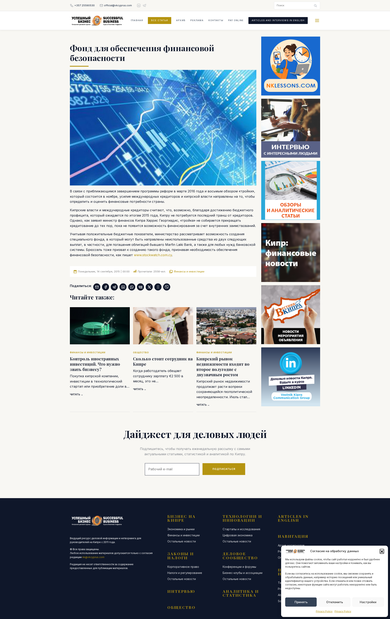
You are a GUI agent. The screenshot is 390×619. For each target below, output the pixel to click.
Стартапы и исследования (241, 529)
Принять (301, 602)
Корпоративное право (183, 566)
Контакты (215, 20)
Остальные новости (181, 541)
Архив (180, 20)
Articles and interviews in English (278, 20)
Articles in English (293, 518)
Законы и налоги (180, 555)
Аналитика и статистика (241, 593)
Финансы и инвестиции (189, 271)
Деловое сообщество (240, 555)
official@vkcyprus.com (118, 5)
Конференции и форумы (239, 566)
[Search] (315, 5)
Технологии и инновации (242, 518)
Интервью (181, 591)
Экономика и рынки (181, 529)
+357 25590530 (84, 5)
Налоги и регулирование (184, 572)
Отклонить (334, 602)
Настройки (368, 602)
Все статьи (159, 20)
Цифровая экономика (237, 535)
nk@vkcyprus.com (93, 557)
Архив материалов (291, 545)
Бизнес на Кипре (181, 518)
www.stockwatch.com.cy (153, 255)
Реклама (197, 20)
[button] (382, 551)
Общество (181, 607)
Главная (137, 20)
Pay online (236, 20)
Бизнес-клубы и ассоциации (242, 572)
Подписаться (223, 468)
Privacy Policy (324, 611)
